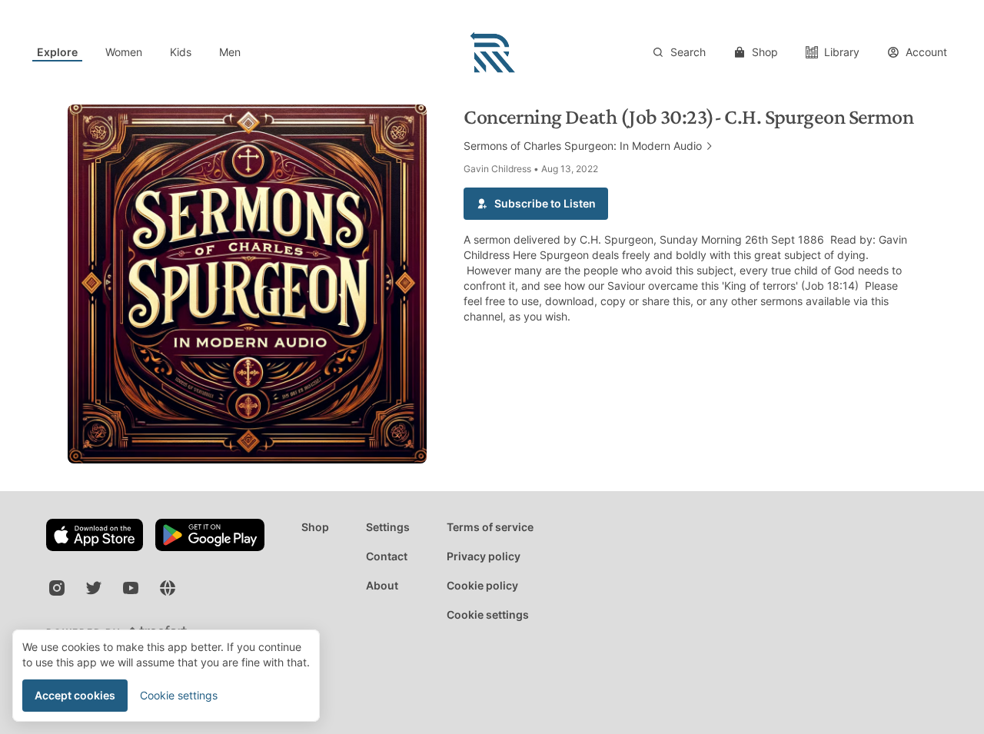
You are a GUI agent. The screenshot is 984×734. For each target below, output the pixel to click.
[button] (536, 204)
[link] (57, 52)
